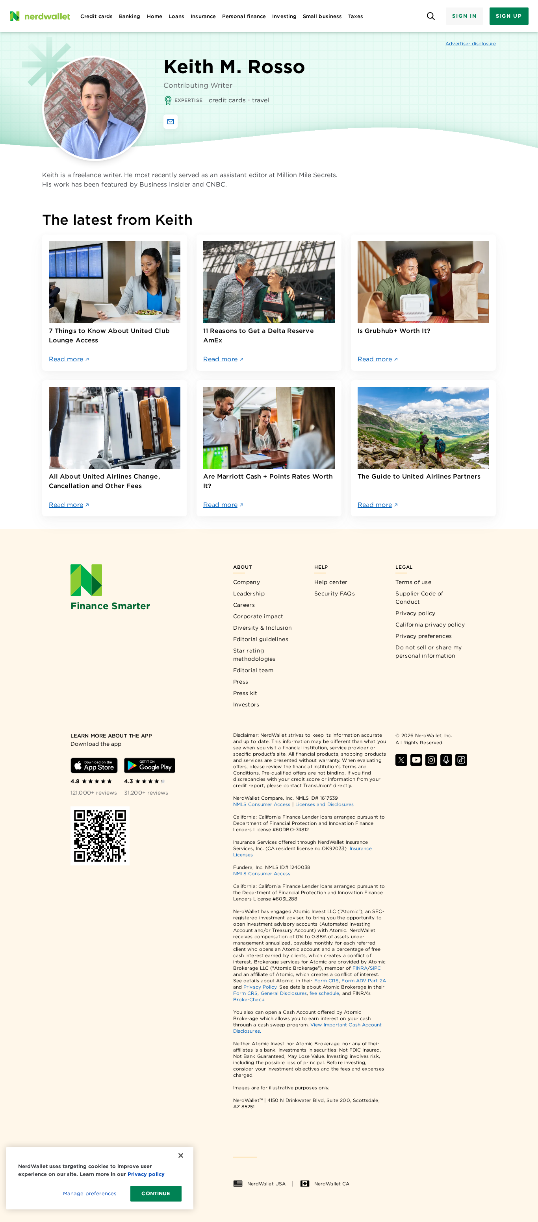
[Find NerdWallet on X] (401, 760)
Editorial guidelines (260, 639)
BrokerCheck (248, 999)
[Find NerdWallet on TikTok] (461, 760)
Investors (246, 704)
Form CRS (326, 981)
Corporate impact (258, 616)
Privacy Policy (259, 987)
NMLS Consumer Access (262, 804)
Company (246, 582)
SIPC (375, 968)
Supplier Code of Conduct (419, 597)
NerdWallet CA (331, 1184)
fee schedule (324, 993)
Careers (244, 605)
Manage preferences (89, 1193)
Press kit (245, 693)
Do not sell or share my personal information (428, 651)
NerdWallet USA (266, 1184)
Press (241, 681)
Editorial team (253, 670)
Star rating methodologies (254, 654)
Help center (330, 582)
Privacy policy (415, 613)
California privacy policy (430, 624)
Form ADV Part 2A (363, 981)
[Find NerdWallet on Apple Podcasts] (446, 760)
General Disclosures (284, 993)
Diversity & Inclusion (262, 628)
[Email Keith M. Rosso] (170, 122)
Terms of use (413, 582)
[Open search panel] (431, 16)
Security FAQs (334, 593)
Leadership (249, 593)
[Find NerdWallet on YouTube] (416, 760)
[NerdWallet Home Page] (39, 16)
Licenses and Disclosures (324, 804)
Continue (155, 1193)
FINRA (359, 968)
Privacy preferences (423, 636)
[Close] (180, 1155)
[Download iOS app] (94, 765)
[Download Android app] (149, 765)
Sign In (464, 16)
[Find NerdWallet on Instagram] (431, 760)
